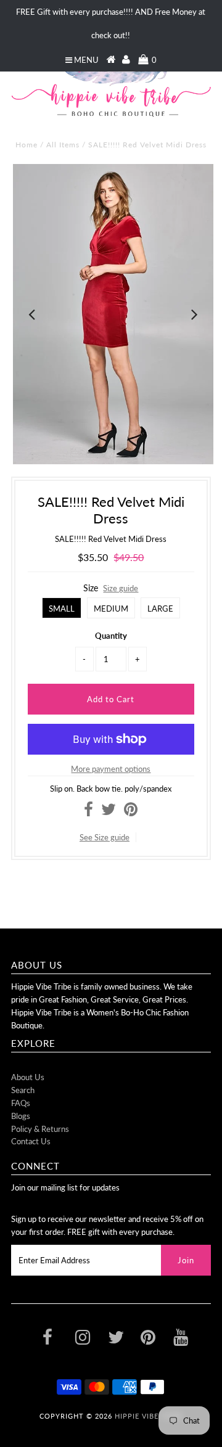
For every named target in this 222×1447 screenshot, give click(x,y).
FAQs (20, 1103)
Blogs (20, 1116)
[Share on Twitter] (108, 812)
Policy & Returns (40, 1129)
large (160, 608)
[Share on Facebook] (88, 812)
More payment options (110, 769)
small (62, 608)
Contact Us (31, 1141)
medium (111, 608)
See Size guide (105, 837)
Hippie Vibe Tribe (149, 1416)
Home (26, 144)
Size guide (120, 588)
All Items (63, 144)
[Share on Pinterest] (131, 812)
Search (23, 1090)
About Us (27, 1077)
